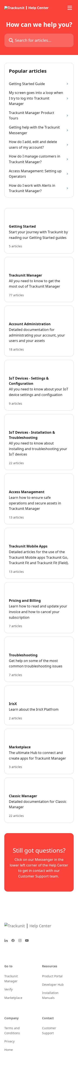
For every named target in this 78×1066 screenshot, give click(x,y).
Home (8, 1050)
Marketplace (13, 998)
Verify (8, 989)
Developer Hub (53, 984)
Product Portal (52, 976)
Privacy (9, 1041)
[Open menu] (70, 7)
